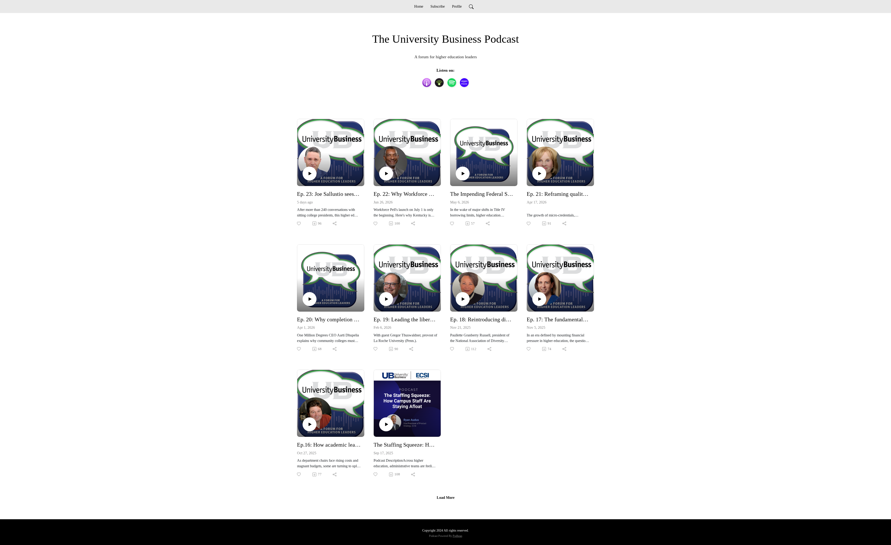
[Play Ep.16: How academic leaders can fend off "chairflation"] (309, 424)
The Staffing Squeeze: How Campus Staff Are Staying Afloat (405, 445)
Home (418, 6)
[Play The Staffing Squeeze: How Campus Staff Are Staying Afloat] (386, 424)
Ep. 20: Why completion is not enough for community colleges (329, 319)
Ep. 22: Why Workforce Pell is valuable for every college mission (405, 194)
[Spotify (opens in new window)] (451, 82)
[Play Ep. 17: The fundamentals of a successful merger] (539, 299)
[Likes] (299, 223)
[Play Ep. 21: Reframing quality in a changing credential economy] (539, 174)
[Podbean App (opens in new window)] (439, 82)
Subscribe (437, 6)
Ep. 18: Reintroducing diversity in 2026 (482, 319)
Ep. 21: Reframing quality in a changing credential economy (558, 194)
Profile (457, 6)
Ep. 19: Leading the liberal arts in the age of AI (405, 319)
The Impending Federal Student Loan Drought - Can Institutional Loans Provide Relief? (482, 194)
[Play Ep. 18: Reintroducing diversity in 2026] (463, 299)
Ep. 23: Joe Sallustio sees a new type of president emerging (329, 194)
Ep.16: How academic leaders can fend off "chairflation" (329, 445)
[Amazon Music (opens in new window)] (464, 82)
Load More (446, 498)
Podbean (457, 536)
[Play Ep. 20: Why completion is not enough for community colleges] (309, 299)
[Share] (335, 223)
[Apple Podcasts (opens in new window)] (426, 82)
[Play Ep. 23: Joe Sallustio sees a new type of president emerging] (309, 174)
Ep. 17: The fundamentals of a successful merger (558, 319)
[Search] (471, 6)
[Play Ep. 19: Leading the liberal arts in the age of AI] (386, 299)
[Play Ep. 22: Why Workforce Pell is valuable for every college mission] (386, 174)
